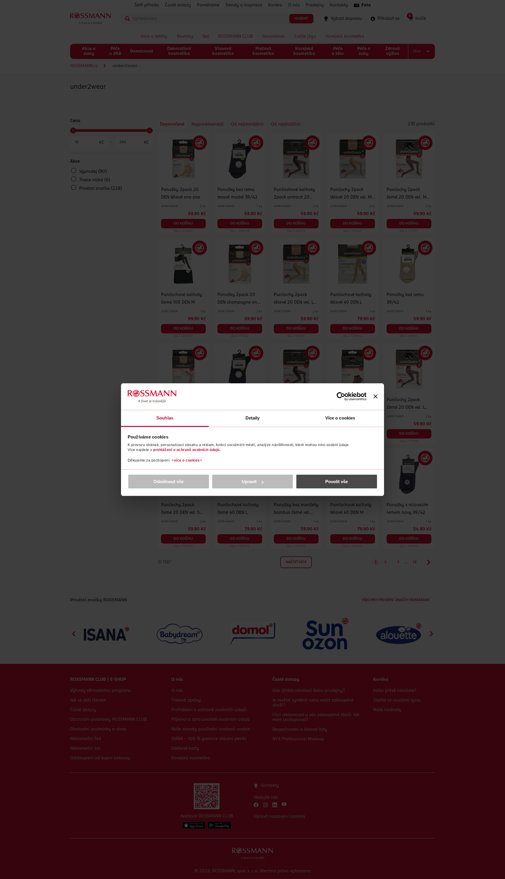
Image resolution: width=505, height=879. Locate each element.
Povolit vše (336, 481)
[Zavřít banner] (375, 396)
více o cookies (187, 460)
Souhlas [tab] (164, 417)
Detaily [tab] (252, 417)
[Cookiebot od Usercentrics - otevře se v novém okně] (340, 396)
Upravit (249, 481)
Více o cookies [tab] (340, 417)
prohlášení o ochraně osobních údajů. (186, 450)
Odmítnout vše (168, 481)
